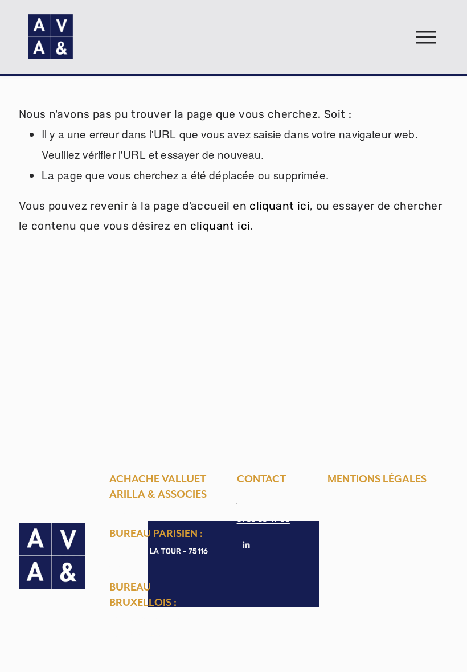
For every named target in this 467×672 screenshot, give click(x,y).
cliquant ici (279, 205)
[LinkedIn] (246, 545)
